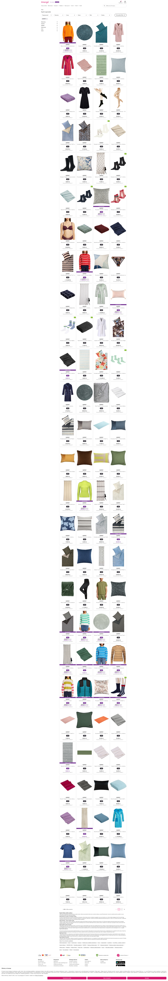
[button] (125, 2)
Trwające (102, 961)
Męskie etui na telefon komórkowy (89, 942)
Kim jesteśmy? (41, 961)
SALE (42, 30)
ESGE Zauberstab (63, 942)
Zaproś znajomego (42, 962)
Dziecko (43, 23)
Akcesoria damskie (104, 945)
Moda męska (62, 947)
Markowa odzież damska (95, 947)
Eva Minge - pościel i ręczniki (119, 942)
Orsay (103, 947)
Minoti (71, 949)
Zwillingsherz (86, 947)
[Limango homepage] (45, 2)
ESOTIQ (84, 945)
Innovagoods (76, 949)
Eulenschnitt (103, 942)
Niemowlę (43, 22)
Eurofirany (110, 942)
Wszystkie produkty (109, 947)
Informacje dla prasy (42, 965)
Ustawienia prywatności (58, 965)
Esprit (69, 942)
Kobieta (42, 25)
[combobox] (114, 6)
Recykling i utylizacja (73, 965)
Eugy (99, 942)
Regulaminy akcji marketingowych (60, 962)
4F (98, 945)
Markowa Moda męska (92, 945)
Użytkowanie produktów (74, 964)
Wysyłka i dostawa (73, 961)
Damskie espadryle (78, 945)
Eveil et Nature (62, 945)
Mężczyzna (43, 27)
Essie (61, 949)
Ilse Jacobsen (65, 949)
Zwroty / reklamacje (73, 962)
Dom (42, 29)
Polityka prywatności (58, 964)
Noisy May (80, 947)
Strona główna (88, 961)
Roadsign (68, 947)
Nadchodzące (103, 962)
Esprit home (74, 942)
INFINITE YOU (70, 945)
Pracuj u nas (40, 964)
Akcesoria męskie (118, 947)
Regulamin (56, 961)
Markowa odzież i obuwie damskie (116, 945)
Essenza (79, 942)
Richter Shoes (74, 947)
